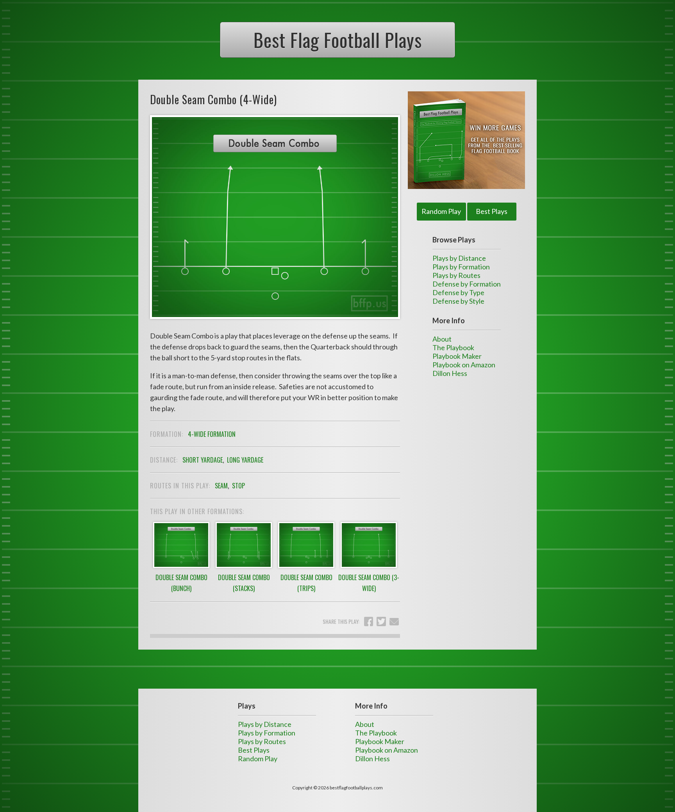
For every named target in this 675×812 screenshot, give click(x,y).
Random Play (441, 211)
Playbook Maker (457, 356)
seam (221, 485)
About (442, 339)
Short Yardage (202, 460)
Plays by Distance (459, 258)
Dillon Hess (449, 373)
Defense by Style (458, 301)
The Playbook (453, 347)
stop (238, 485)
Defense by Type (458, 292)
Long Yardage (245, 460)
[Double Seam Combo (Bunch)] (181, 567)
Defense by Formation (466, 284)
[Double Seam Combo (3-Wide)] (369, 567)
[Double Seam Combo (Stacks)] (244, 567)
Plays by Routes (456, 275)
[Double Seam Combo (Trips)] (306, 567)
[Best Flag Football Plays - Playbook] (466, 140)
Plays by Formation (461, 266)
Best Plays (491, 211)
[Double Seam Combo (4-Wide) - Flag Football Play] (275, 326)
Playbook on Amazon (463, 364)
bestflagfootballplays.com (356, 788)
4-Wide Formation (212, 434)
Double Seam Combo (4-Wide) (213, 99)
